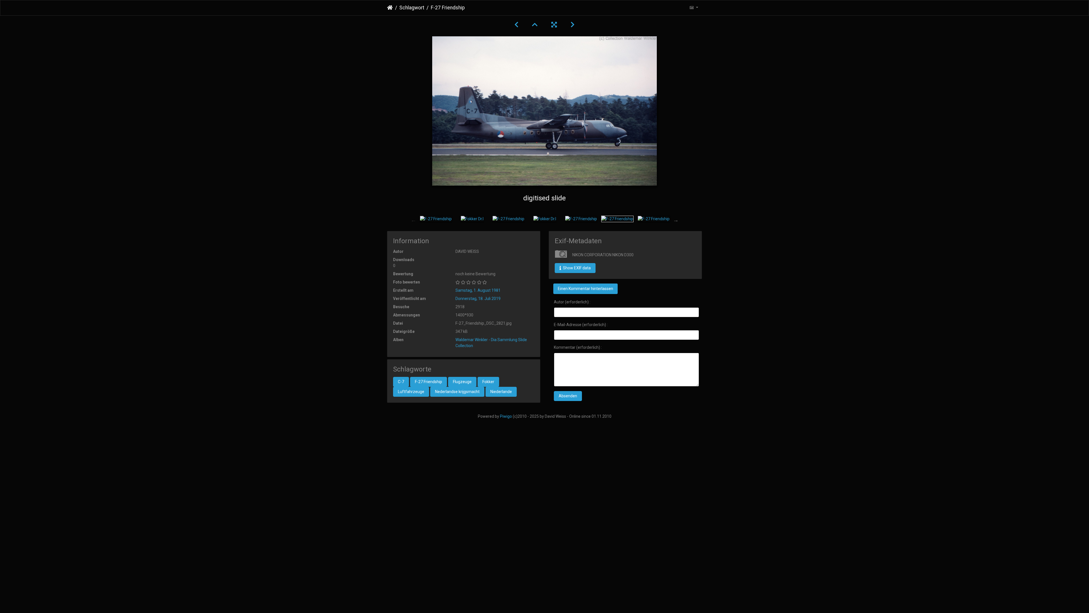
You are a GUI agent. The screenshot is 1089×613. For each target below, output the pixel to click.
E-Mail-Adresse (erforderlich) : (581, 324)
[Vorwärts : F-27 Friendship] (572, 24)
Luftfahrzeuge (411, 391)
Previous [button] (413, 220)
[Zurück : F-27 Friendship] (516, 24)
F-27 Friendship (428, 381)
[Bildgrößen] (693, 8)
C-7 (401, 381)
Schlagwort (411, 8)
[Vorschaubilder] (534, 24)
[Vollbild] (554, 24)
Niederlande (501, 391)
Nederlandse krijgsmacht (457, 391)
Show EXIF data (576, 268)
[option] (436, 219)
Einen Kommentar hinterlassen (585, 288)
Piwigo (506, 416)
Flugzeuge (462, 381)
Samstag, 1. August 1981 (478, 290)
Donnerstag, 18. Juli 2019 (478, 298)
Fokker (488, 381)
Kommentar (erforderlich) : (578, 347)
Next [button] (676, 220)
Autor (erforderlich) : (572, 302)
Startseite (390, 7)
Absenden (568, 396)
